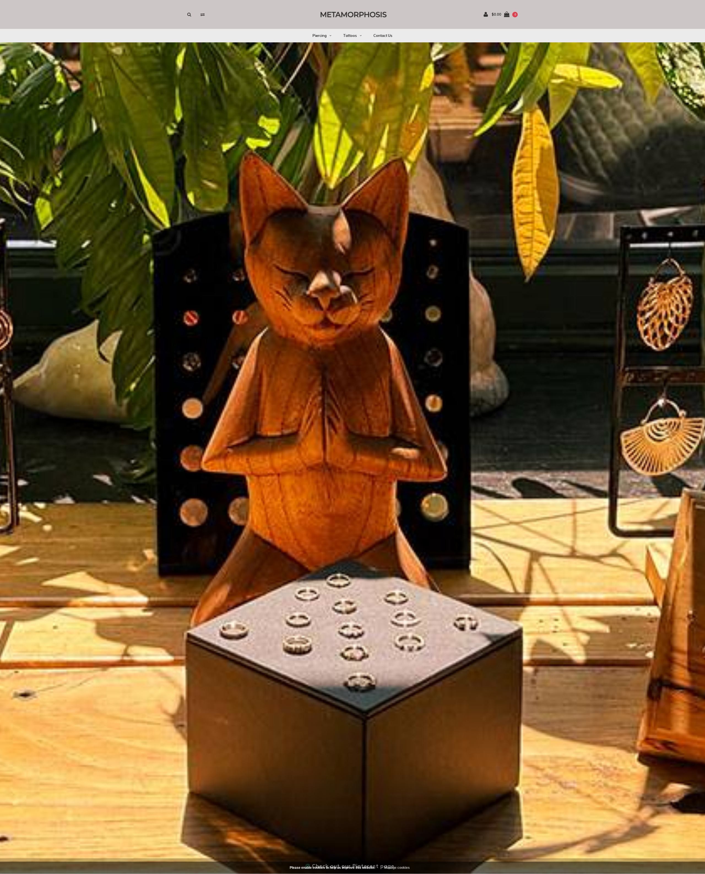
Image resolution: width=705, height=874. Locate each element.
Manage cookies (397, 868)
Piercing (320, 35)
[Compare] (202, 14)
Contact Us (382, 35)
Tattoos (350, 35)
